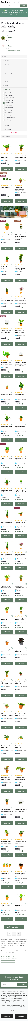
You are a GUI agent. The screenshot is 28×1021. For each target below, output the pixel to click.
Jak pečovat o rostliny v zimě (8, 960)
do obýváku (9, 105)
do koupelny (9, 100)
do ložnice (8, 102)
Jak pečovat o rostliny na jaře (8, 962)
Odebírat (22, 984)
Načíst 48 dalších (12, 927)
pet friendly (9, 107)
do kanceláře (9, 97)
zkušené (7, 120)
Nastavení (14, 1011)
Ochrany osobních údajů (18, 1007)
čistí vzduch (9, 95)
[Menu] (26, 2)
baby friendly (9, 92)
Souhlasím (21, 1016)
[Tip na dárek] (21, 226)
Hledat (23, 5)
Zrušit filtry (14, 132)
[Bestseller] (7, 226)
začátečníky (9, 115)
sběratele (8, 112)
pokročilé (8, 110)
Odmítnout (7, 1016)
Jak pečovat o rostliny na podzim (9, 958)
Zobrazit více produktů (13, 50)
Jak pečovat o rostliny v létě (7, 956)
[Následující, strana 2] (14, 934)
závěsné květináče (10, 117)
